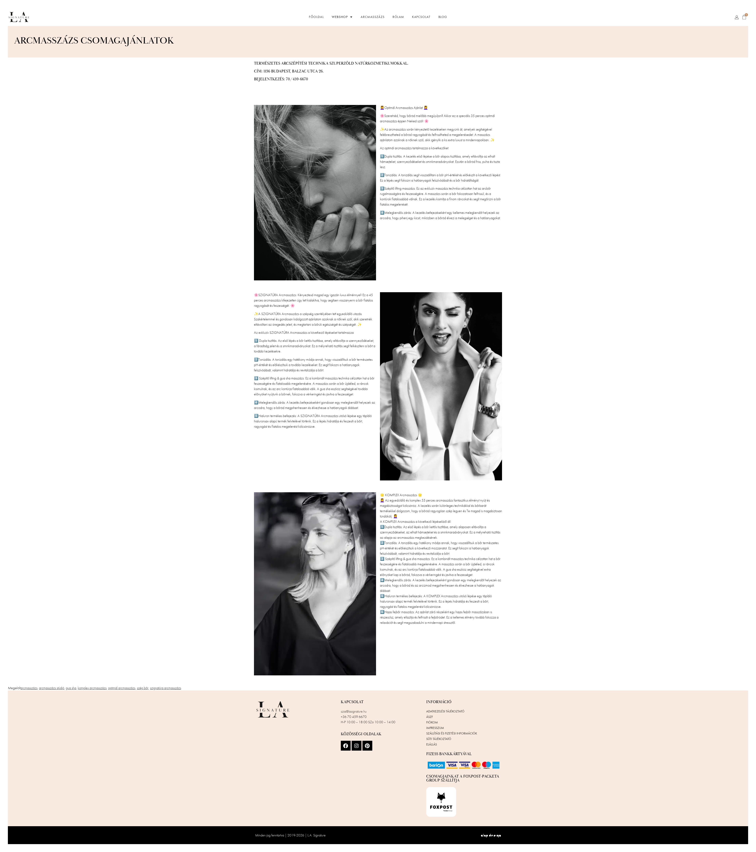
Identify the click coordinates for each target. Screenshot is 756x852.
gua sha (71, 688)
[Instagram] (356, 746)
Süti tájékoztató (438, 739)
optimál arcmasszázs (121, 688)
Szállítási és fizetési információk (451, 733)
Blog (442, 17)
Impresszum (435, 728)
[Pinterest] (367, 746)
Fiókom (432, 722)
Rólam (398, 17)
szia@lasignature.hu (354, 711)
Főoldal (316, 17)
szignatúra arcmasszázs (165, 688)
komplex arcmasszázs (92, 688)
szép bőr (142, 688)
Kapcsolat (421, 17)
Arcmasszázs (373, 17)
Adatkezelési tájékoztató (445, 711)
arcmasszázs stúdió (51, 688)
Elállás (431, 744)
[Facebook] (346, 746)
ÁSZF (429, 717)
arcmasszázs (28, 688)
